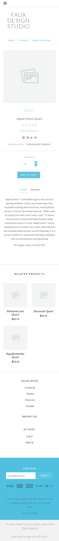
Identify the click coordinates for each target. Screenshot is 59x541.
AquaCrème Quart (41, 40)
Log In (29, 436)
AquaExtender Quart (15, 355)
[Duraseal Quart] (44, 295)
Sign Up (30, 442)
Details (23, 189)
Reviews (35, 189)
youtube (30, 406)
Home (11, 40)
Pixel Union (33, 524)
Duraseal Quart (44, 311)
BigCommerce (30, 528)
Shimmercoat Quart (15, 313)
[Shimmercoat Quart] (15, 295)
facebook (30, 387)
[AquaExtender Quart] (15, 338)
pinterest (30, 399)
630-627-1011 (30, 513)
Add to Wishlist (30, 131)
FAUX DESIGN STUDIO (18, 20)
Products (23, 40)
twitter (30, 393)
